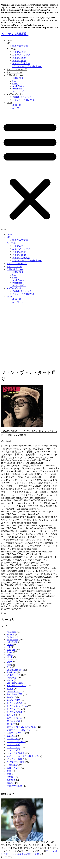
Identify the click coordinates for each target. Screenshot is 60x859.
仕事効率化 (17, 78)
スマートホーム (14, 718)
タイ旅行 (11, 724)
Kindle (10, 657)
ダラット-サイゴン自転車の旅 (27, 66)
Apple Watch (18, 86)
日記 (9, 43)
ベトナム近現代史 (21, 63)
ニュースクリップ (21, 55)
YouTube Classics (14, 94)
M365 (9, 662)
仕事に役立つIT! (15, 75)
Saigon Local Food (15, 670)
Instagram (11, 649)
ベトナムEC (13, 738)
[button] (30, 171)
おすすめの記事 (14, 694)
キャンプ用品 (13, 700)
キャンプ (11, 697)
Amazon (10, 634)
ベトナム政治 (19, 60)
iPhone (15, 83)
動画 (9, 771)
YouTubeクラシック (22, 97)
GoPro (10, 644)
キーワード (17, 108)
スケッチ (11, 715)
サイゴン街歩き (14, 712)
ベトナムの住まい (16, 741)
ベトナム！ (12, 49)
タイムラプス (13, 721)
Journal (10, 654)
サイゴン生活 (13, 709)
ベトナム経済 (19, 57)
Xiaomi (10, 680)
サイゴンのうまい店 (17, 69)
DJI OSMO (12, 642)
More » (4, 613)
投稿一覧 (16, 105)
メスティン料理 (14, 759)
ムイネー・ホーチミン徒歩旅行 (22, 756)
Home (9, 40)
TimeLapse (11, 672)
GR (8, 647)
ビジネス (11, 735)
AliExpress (11, 632)
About (9, 102)
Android (10, 637)
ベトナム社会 (19, 52)
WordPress (17, 88)
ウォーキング (13, 691)
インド (10, 688)
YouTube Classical (15, 683)
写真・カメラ (13, 768)
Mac (14, 81)
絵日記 (10, 783)
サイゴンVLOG (14, 72)
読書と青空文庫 (20, 46)
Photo (9, 667)
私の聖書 (11, 780)
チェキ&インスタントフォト (21, 730)
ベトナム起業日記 (14, 34)
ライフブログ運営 (16, 762)
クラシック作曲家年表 (23, 100)
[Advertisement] (30, 336)
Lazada (10, 659)
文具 (9, 774)
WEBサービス (19, 91)
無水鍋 (10, 777)
